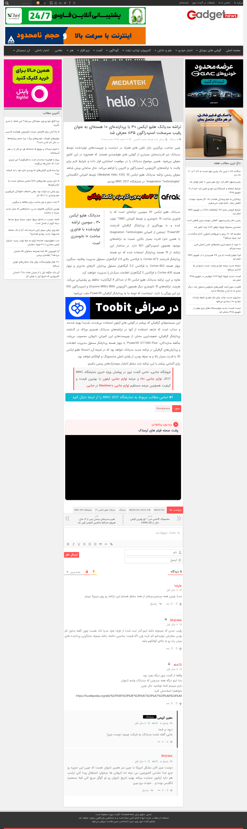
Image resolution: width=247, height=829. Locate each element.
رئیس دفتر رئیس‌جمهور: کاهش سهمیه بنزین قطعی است (214, 220)
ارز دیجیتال (23, 50)
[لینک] (111, 544)
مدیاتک (122, 510)
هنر (72, 50)
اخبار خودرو (185, 50)
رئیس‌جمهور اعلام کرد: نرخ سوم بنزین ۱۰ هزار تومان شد (215, 182)
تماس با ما (224, 3)
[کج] (73, 544)
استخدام (183, 3)
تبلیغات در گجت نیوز (203, 3)
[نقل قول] (100, 544)
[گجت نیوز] (212, 21)
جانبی (90, 385)
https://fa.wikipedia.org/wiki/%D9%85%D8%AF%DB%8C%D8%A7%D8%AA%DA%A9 (129, 696)
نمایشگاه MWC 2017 (83, 510)
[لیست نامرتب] (95, 544)
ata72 (155, 723)
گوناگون (114, 50)
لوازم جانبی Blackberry (114, 385)
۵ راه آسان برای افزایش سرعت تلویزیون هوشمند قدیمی (32, 132)
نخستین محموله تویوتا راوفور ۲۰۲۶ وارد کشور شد (217, 227)
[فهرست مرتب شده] (89, 544)
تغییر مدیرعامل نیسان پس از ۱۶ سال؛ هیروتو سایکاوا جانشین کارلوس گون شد (97, 519)
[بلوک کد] (106, 544)
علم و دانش (164, 50)
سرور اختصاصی (126, 821)
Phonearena (163, 408)
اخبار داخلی (42, 50)
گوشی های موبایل (210, 50)
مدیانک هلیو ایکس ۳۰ (105, 510)
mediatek (159, 510)
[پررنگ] (68, 544)
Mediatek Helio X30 (139, 510)
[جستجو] (7, 3)
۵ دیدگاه (174, 139)
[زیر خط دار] (79, 544)
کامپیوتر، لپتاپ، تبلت (138, 50)
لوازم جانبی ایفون (115, 378)
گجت (99, 50)
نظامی (58, 50)
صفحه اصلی (233, 50)
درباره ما (238, 3)
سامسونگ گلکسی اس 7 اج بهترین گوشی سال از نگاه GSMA (150, 519)
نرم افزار (85, 50)
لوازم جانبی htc (151, 378)
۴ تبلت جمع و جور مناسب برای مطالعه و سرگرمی (35, 202)
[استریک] (84, 544)
